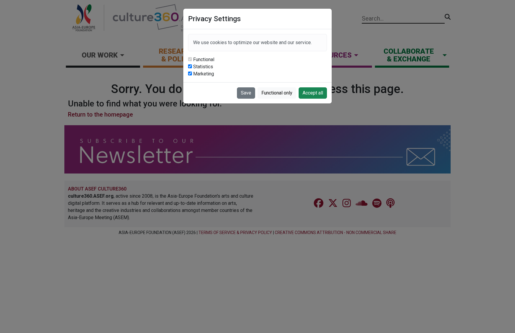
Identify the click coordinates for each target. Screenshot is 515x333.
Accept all (313, 93)
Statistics (203, 66)
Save (246, 93)
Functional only (276, 93)
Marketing (203, 74)
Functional (203, 59)
